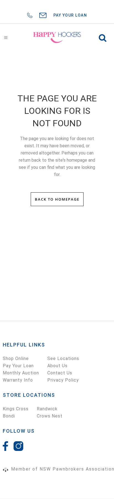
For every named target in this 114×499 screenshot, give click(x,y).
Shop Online (16, 358)
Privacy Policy (63, 380)
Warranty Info (18, 380)
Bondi (9, 416)
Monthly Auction (21, 372)
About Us (57, 365)
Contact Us (59, 372)
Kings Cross (15, 408)
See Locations (63, 358)
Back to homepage (57, 199)
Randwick (47, 408)
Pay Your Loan (18, 365)
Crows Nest (50, 416)
